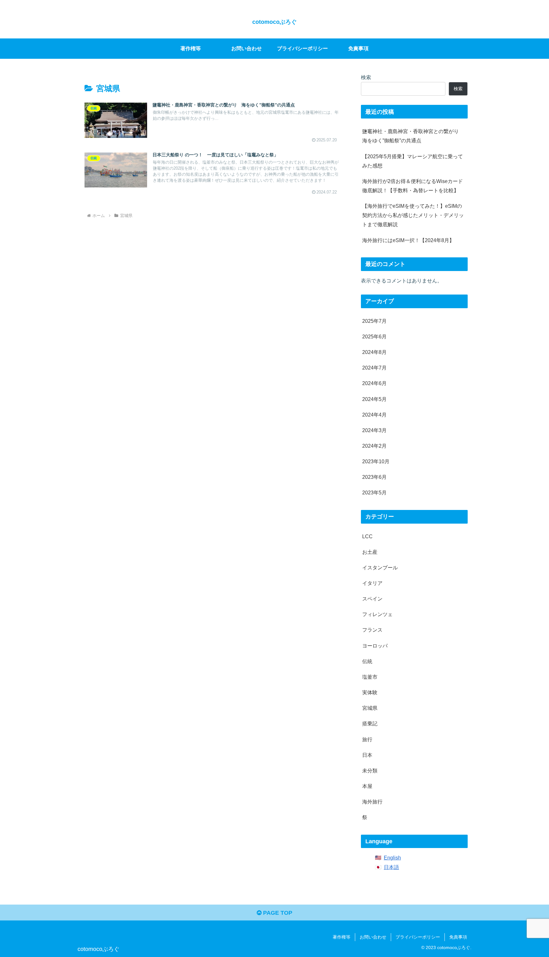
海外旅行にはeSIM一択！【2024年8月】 (408, 240)
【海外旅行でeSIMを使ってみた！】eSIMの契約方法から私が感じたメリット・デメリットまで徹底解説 (413, 215)
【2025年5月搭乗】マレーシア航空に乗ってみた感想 (412, 160)
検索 (366, 77)
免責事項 (458, 937)
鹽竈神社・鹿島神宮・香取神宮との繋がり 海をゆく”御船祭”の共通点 (413, 135)
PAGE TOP (276, 913)
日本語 (391, 867)
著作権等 (341, 937)
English (392, 857)
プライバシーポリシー (418, 937)
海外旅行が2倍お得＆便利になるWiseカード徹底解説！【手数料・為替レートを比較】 (412, 185)
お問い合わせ (373, 937)
